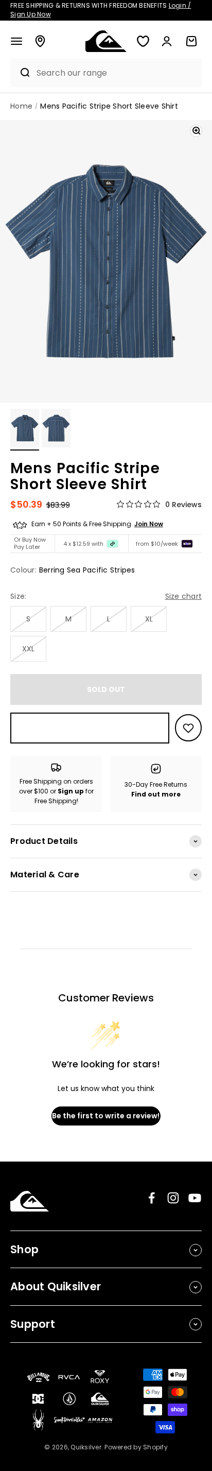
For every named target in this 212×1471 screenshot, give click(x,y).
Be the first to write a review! (106, 1116)
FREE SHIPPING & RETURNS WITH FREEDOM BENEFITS (100, 10)
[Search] (20, 72)
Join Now (148, 524)
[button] (16, 41)
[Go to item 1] (24, 430)
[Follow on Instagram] (173, 1198)
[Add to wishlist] (188, 727)
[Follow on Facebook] (151, 1198)
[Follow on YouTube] (195, 1198)
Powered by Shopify (136, 1447)
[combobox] (116, 72)
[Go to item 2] (56, 430)
